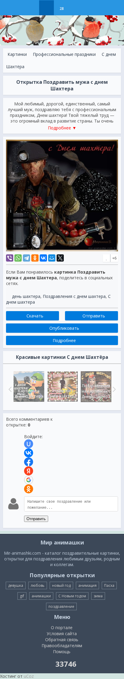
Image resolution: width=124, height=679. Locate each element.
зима (98, 596)
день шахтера (26, 296)
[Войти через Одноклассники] (28, 488)
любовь (38, 585)
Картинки (17, 54)
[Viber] (9, 258)
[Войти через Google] (28, 479)
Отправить (36, 519)
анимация (87, 585)
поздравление (61, 606)
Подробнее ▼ (62, 128)
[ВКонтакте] (43, 258)
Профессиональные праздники (64, 54)
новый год (61, 585)
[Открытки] (31, 7)
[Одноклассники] (35, 258)
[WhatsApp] (18, 258)
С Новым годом (72, 596)
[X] (60, 258)
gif (22, 596)
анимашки (41, 596)
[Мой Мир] (51, 258)
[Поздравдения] (76, 7)
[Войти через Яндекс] (28, 470)
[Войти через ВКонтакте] (28, 452)
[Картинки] (46, 7)
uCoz (29, 676)
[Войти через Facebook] (28, 461)
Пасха (109, 585)
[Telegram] (26, 258)
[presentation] (9, 389)
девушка (15, 585)
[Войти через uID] (28, 443)
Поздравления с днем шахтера (74, 296)
